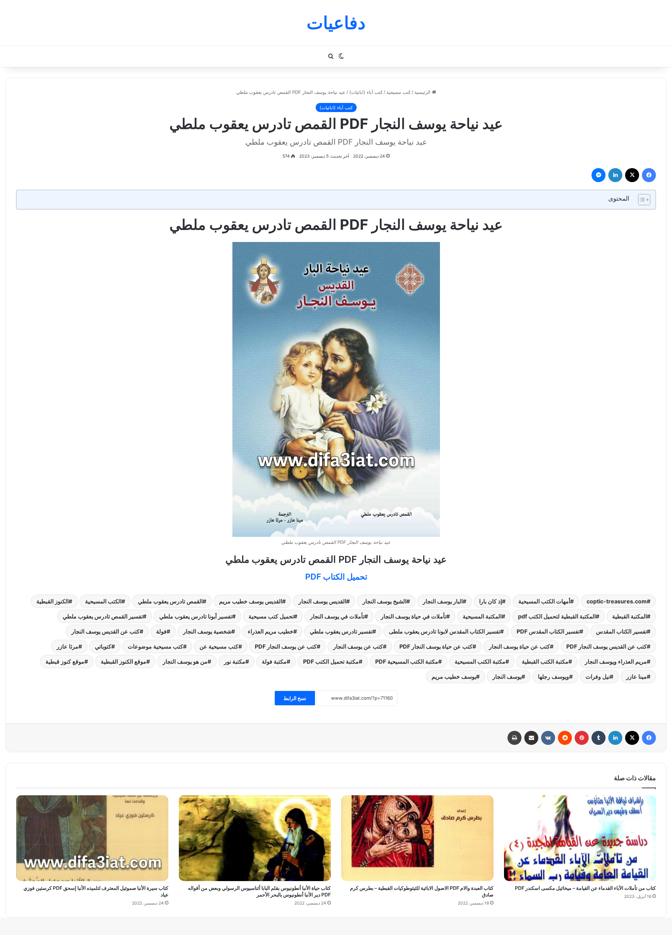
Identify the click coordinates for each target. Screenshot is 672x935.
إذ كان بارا (490, 601)
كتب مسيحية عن (219, 646)
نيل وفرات (598, 676)
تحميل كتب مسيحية (271, 616)
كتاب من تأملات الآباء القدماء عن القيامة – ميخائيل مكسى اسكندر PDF (585, 888)
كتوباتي (103, 646)
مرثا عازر (67, 646)
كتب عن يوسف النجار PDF (286, 646)
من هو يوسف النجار (185, 661)
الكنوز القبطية (52, 601)
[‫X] (632, 175)
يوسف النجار (507, 676)
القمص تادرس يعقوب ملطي (170, 601)
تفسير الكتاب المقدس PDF (548, 631)
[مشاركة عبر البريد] (531, 738)
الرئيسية (423, 92)
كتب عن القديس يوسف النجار (105, 631)
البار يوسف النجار (443, 601)
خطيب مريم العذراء (270, 631)
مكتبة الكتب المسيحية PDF (406, 661)
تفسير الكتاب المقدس (621, 631)
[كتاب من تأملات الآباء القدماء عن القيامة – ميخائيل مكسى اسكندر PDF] (580, 838)
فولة (161, 631)
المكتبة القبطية (629, 616)
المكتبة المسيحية (482, 616)
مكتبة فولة (274, 661)
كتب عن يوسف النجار (358, 646)
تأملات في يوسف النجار (337, 616)
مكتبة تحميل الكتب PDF (331, 661)
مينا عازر (636, 676)
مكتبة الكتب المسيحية (480, 661)
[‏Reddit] (565, 738)
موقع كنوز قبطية (65, 661)
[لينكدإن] (615, 175)
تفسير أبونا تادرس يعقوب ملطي (195, 616)
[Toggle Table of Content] (641, 200)
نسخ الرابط (295, 698)
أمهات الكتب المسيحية (544, 601)
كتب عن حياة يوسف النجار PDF (435, 646)
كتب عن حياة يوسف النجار (519, 646)
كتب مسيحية (398, 92)
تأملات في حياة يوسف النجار (413, 616)
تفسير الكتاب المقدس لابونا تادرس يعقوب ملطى (444, 631)
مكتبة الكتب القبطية (545, 661)
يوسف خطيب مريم (454, 676)
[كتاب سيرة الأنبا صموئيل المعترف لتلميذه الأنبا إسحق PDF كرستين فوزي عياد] (92, 838)
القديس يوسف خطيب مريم (250, 601)
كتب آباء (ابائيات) (366, 92)
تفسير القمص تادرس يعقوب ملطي (103, 616)
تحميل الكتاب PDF (336, 577)
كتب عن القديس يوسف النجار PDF (606, 646)
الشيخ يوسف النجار (384, 601)
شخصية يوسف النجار (207, 631)
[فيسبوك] (649, 175)
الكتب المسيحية (103, 601)
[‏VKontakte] (548, 738)
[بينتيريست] (582, 738)
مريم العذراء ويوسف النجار (616, 661)
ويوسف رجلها (553, 676)
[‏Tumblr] (599, 738)
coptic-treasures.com (617, 601)
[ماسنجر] (599, 175)
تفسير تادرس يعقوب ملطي (341, 631)
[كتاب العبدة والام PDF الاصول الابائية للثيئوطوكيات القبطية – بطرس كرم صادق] (417, 838)
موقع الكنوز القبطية (123, 661)
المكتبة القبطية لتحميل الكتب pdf (557, 616)
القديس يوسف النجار (322, 601)
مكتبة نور (234, 661)
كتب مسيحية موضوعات (155, 646)
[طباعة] (514, 738)
